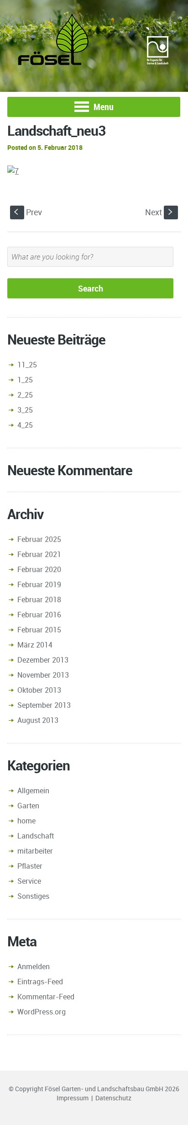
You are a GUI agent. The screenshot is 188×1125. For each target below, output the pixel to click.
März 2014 (34, 645)
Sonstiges (33, 896)
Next (160, 212)
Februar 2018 (39, 599)
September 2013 (44, 705)
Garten (28, 806)
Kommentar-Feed (45, 997)
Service (29, 881)
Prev (28, 212)
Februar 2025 (39, 539)
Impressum (73, 1097)
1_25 (25, 380)
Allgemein (33, 790)
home (26, 821)
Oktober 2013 (39, 690)
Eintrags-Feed (40, 981)
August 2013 (37, 720)
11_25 (27, 365)
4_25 (25, 425)
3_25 (25, 410)
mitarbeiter (35, 851)
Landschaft (35, 836)
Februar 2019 (39, 584)
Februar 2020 (39, 569)
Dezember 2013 (42, 660)
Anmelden (33, 966)
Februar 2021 (39, 554)
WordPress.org (41, 1012)
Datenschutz (113, 1097)
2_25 (25, 395)
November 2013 (43, 675)
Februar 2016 (39, 615)
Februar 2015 (39, 630)
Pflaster (29, 866)
